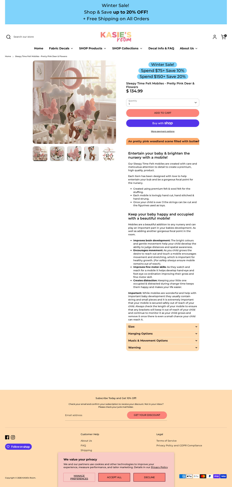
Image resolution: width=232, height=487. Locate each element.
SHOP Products (91, 48)
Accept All (114, 477)
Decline (149, 477)
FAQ (83, 445)
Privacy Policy (159, 467)
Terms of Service (166, 440)
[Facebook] (7, 437)
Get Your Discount (147, 415)
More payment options (162, 131)
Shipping (86, 450)
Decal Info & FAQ (161, 48)
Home (38, 48)
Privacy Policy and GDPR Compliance (179, 445)
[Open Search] (8, 37)
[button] (162, 141)
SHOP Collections (125, 48)
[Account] (214, 37)
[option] (74, 103)
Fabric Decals (59, 48)
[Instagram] (13, 437)
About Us (187, 48)
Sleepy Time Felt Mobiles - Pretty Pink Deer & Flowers (41, 56)
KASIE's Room (28, 478)
